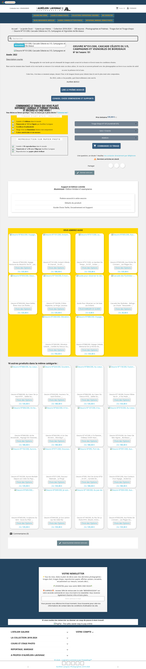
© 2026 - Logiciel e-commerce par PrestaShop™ (73, 660)
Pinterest (122, 165)
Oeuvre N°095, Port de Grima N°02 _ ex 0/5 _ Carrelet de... (89, 477)
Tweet (116, 165)
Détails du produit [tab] (73, 203)
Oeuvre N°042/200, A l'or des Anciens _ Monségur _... (57, 436)
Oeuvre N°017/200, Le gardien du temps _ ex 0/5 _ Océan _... (90, 263)
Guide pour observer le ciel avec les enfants (89, 304)
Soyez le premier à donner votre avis (74, 543)
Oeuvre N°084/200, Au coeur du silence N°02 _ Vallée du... (89, 395)
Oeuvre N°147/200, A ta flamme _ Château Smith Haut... (89, 436)
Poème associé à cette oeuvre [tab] (73, 198)
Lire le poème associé (73, 90)
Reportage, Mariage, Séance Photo (99, 20)
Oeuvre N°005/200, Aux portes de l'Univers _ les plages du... (123, 263)
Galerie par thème (40, 15)
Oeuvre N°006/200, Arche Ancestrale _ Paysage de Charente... (24, 436)
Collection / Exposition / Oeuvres (85, 15)
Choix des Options (23, 268)
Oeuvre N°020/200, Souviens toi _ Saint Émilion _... (57, 395)
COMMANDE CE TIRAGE (106, 145)
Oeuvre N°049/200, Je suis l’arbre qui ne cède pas (56, 519)
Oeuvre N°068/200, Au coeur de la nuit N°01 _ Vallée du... (24, 395)
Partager (110, 165)
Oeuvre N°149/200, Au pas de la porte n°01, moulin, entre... (89, 519)
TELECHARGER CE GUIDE (89, 309)
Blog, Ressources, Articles (44, 20)
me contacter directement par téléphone (119, 155)
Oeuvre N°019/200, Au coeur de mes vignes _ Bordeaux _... (122, 436)
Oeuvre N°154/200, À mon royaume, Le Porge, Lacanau (56, 304)
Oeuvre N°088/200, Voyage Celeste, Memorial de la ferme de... (89, 345)
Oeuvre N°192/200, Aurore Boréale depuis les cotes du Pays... (24, 477)
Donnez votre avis (86, 173)
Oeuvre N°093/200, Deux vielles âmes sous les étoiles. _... (23, 304)
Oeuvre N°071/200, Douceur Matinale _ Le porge (57, 477)
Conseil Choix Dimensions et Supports (73, 98)
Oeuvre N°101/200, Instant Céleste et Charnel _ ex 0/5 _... (56, 263)
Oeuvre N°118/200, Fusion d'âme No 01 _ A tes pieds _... (121, 395)
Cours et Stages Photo (59, 15)
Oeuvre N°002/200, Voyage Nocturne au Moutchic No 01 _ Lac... (23, 263)
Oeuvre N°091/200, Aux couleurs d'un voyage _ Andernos (121, 477)
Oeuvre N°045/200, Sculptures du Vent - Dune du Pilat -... (24, 519)
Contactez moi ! (63, 112)
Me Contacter (107, 15)
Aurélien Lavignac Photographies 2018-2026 (73, 667)
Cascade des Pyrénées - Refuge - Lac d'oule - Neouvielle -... (123, 304)
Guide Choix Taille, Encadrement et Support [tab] (73, 207)
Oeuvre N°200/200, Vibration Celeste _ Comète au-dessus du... (56, 345)
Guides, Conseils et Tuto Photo (70, 20)
